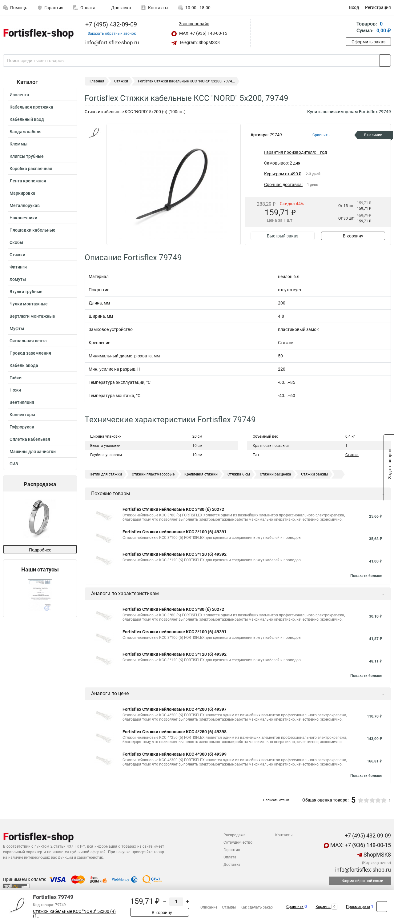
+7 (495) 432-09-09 (110, 24)
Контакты (158, 7)
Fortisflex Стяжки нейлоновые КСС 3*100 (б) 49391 (175, 531)
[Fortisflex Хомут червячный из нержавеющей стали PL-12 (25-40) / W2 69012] (39, 518)
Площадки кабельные (32, 230)
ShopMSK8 (376, 854)
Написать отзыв (276, 800)
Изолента (19, 94)
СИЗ (14, 463)
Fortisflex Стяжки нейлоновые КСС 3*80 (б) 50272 (173, 509)
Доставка (120, 7)
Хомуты (18, 279)
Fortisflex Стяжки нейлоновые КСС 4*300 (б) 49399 (175, 754)
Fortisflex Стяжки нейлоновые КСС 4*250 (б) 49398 (175, 731)
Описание (208, 907)
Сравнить (295, 907)
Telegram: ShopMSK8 (199, 42)
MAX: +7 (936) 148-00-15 (202, 33)
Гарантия (53, 7)
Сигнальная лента (28, 340)
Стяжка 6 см (238, 474)
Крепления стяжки (201, 474)
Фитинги (18, 267)
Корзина (323, 907)
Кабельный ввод (27, 119)
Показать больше (366, 576)
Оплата (87, 7)
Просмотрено (358, 907)
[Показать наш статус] (40, 595)
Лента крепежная (28, 180)
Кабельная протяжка (31, 107)
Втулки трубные (26, 291)
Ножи (15, 390)
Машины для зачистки (33, 451)
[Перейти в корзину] (350, 28)
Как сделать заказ (256, 907)
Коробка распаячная (31, 168)
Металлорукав (25, 205)
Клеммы (18, 143)
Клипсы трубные (27, 156)
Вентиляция (22, 402)
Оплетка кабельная (30, 439)
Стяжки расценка (275, 474)
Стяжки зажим (314, 474)
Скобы (16, 242)
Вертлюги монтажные (32, 316)
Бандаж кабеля (26, 131)
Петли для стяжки (106, 474)
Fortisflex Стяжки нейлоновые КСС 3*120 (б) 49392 (175, 554)
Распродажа (234, 835)
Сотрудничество (237, 842)
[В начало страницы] (381, 906)
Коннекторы (22, 414)
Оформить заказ (368, 41)
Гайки (16, 377)
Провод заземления (30, 353)
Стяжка (352, 455)
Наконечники (23, 217)
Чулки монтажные (29, 303)
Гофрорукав (22, 426)
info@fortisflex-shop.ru (362, 869)
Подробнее (40, 549)
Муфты (17, 328)
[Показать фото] (94, 133)
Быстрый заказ (282, 235)
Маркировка (22, 193)
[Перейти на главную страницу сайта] (37, 33)
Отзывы (229, 907)
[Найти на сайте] (385, 60)
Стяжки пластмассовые (153, 474)
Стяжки (17, 254)
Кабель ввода (24, 365)
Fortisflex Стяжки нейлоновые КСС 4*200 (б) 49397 (175, 709)
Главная (97, 81)
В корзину (353, 235)
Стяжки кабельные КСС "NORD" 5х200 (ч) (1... (74, 913)
